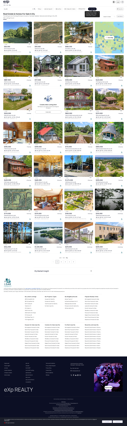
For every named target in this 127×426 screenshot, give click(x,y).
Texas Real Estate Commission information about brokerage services (63, 408)
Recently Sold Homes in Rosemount (93, 348)
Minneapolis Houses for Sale (32, 327)
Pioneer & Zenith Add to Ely (72, 306)
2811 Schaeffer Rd (29, 301)
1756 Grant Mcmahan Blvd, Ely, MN (73, 148)
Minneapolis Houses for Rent (72, 327)
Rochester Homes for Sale (91, 303)
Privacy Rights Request (50, 365)
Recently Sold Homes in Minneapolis (93, 327)
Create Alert (48, 112)
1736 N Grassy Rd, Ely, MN (10, 148)
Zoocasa (27, 365)
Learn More (79, 412)
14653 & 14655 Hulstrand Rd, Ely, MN (73, 115)
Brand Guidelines (49, 372)
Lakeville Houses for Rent (71, 334)
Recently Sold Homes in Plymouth (93, 341)
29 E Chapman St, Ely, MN (102, 249)
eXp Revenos (28, 372)
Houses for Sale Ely (50, 299)
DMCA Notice (63, 401)
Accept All (107, 421)
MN (64, 258)
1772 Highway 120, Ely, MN (102, 82)
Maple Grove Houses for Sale (32, 343)
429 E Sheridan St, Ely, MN (71, 249)
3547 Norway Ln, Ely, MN (40, 148)
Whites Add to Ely (69, 308)
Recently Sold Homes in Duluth (93, 336)
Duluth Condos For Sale (51, 336)
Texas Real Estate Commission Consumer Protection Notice (63, 410)
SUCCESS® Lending (30, 370)
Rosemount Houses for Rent (72, 348)
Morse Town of (68, 299)
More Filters (93, 9)
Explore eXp (6, 363)
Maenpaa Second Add (70, 303)
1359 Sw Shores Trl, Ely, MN (41, 182)
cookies (8, 419)
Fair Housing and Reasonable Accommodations (63, 404)
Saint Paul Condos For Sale (52, 329)
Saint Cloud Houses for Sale (32, 345)
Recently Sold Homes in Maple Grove (93, 343)
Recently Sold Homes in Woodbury (93, 338)
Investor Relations (8, 370)
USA (60, 258)
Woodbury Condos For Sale (52, 338)
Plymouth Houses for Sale (31, 341)
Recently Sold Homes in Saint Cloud (93, 345)
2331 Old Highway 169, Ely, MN (42, 215)
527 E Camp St (28, 303)
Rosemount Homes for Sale (92, 319)
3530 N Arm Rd (28, 310)
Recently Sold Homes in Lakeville (93, 334)
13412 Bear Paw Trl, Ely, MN (71, 82)
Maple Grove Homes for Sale (92, 315)
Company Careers (8, 372)
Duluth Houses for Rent (71, 336)
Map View (121, 9)
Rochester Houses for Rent (72, 332)
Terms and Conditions (50, 363)
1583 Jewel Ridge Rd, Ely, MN (102, 115)
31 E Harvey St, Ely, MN (40, 82)
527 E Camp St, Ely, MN (9, 48)
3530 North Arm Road (30, 312)
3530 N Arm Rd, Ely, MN (9, 82)
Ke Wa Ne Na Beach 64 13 (71, 301)
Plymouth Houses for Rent (71, 341)
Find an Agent (7, 365)
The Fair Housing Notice (79, 411)
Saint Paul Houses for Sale (31, 329)
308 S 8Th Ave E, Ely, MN (9, 115)
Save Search (120, 16)
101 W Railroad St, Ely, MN (102, 182)
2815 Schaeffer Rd (29, 299)
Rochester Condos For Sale (52, 332)
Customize (117, 421)
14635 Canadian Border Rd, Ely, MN (104, 148)
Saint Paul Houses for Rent (72, 329)
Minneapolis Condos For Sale (52, 327)
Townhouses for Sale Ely (51, 303)
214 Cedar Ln (28, 308)
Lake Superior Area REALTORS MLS (33, 288)
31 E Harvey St (28, 315)
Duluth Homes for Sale (90, 308)
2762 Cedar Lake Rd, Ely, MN (10, 182)
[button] (64, 271)
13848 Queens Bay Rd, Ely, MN (103, 215)
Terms (94, 419)
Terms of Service (73, 403)
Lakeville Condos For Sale (51, 334)
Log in (118, 2)
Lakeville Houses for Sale (31, 334)
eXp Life (27, 363)
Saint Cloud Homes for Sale (92, 317)
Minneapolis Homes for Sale (92, 299)
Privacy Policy (67, 403)
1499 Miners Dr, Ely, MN (70, 182)
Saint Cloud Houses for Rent (72, 345)
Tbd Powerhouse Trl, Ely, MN (10, 249)
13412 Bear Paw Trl (29, 317)
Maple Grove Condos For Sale (52, 343)
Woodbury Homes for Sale (91, 310)
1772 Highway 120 (29, 319)
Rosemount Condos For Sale (52, 348)
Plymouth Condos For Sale (51, 341)
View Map (110, 37)
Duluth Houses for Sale (31, 336)
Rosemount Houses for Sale (32, 348)
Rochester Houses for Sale (31, 332)
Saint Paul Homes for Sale (91, 301)
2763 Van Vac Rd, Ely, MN (40, 249)
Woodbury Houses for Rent (72, 338)
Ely (67, 258)
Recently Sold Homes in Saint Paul (93, 329)
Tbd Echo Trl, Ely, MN (39, 48)
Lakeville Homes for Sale (91, 306)
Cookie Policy (48, 370)
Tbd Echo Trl (28, 306)
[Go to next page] (73, 262)
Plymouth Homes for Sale (91, 312)
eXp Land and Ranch (30, 379)
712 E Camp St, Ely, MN (70, 215)
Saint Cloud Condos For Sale (52, 345)
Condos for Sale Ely (50, 301)
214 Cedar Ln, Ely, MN (70, 48)
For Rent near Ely (49, 306)
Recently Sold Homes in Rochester (93, 332)
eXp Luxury (28, 377)
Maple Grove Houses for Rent (72, 343)
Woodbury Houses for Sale (31, 338)
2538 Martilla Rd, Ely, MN (10, 215)
